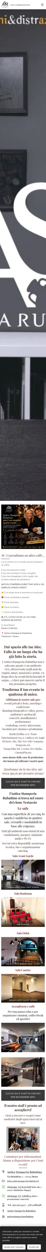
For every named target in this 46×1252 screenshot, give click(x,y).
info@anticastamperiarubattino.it (23, 1181)
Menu (42, 4)
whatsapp (19, 1186)
